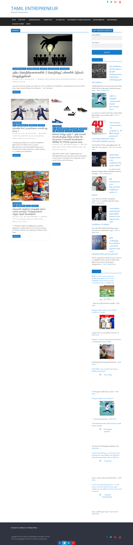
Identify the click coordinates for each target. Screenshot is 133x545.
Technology (22, 82)
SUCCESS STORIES (18, 24)
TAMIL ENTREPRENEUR (34, 8)
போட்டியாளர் (33, 138)
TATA (19, 221)
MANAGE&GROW (34, 20)
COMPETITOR (16, 136)
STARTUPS (21, 20)
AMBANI (41, 79)
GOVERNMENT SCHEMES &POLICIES (79, 20)
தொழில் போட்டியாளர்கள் (23, 138)
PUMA (84, 147)
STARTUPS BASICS (53, 69)
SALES (28, 206)
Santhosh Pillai (31, 79)
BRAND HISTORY (61, 147)
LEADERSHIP (74, 129)
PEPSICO (14, 221)
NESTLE (41, 219)
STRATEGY (68, 131)
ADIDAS (85, 144)
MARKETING (48, 20)
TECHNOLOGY (60, 20)
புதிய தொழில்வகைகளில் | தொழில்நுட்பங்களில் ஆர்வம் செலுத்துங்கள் (48, 74)
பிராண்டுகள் (24, 221)
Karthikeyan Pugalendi (72, 144)
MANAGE (40, 136)
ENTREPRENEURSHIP (33, 69)
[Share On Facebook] (60, 543)
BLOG (14, 20)
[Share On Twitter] (64, 543)
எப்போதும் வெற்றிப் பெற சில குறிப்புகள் (102, 398)
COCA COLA (15, 219)
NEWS (28, 24)
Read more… (97, 335)
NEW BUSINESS (65, 79)
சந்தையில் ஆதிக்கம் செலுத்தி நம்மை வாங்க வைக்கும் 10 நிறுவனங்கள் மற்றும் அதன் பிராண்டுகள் (29, 211)
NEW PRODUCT (73, 79)
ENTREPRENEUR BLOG (19, 69)
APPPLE (47, 79)
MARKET (57, 79)
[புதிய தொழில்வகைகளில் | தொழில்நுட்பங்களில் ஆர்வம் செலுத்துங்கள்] (50, 35)
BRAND (54, 147)
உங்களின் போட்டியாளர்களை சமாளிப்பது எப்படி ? (29, 129)
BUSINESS (52, 79)
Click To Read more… (103, 90)
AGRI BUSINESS (112, 20)
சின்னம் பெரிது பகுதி (61, 149)
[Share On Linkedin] (68, 543)
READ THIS (97, 59)
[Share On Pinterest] (73, 543)
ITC (32, 219)
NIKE (80, 147)
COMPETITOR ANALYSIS (27, 136)
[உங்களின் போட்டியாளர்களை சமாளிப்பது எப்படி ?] (30, 100)
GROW (36, 136)
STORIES (96, 271)
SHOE (53, 149)
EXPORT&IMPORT (99, 20)
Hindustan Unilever (25, 219)
